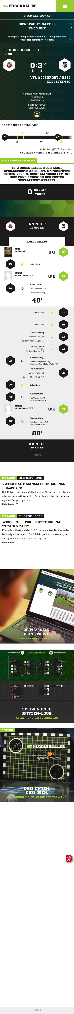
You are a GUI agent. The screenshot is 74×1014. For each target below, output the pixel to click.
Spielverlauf (37, 241)
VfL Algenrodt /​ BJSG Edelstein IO (50, 79)
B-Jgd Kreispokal (37, 15)
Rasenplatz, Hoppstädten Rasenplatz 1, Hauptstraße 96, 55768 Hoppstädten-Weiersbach (37, 38)
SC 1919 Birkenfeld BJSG (21, 52)
